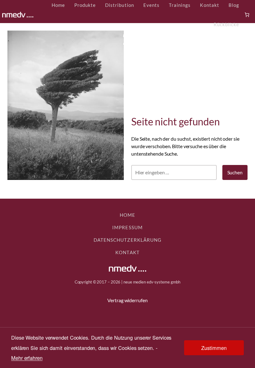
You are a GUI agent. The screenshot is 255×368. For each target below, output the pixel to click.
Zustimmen (213, 347)
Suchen (235, 172)
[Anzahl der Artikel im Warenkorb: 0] (247, 15)
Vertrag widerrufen (127, 300)
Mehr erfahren (27, 357)
